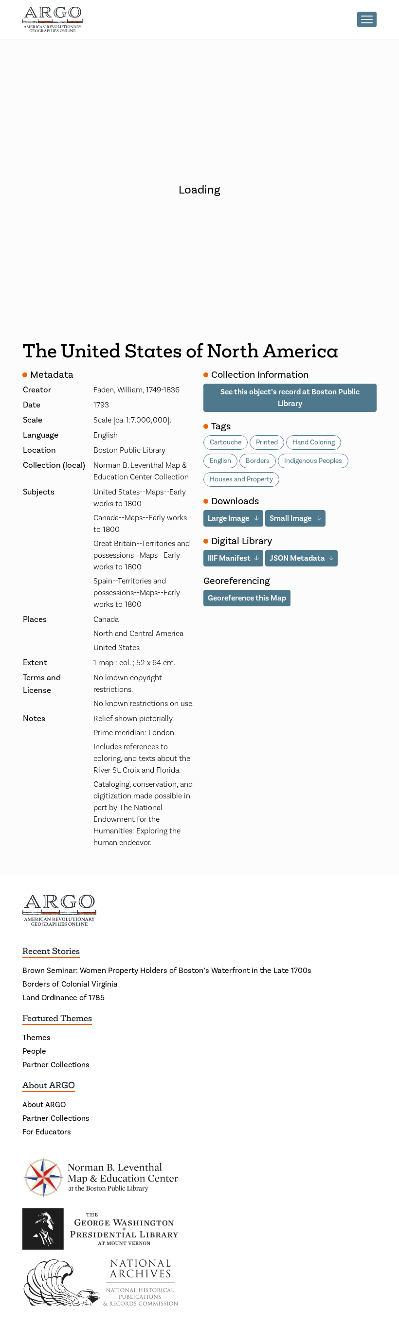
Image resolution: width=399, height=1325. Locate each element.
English (220, 461)
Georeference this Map (247, 598)
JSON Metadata (297, 558)
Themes (36, 1037)
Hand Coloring (313, 442)
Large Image (229, 518)
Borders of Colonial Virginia (70, 984)
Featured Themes (57, 1018)
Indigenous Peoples (313, 461)
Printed (267, 442)
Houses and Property (241, 479)
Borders (258, 461)
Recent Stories (51, 951)
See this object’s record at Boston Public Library (290, 397)
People (34, 1051)
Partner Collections (56, 1065)
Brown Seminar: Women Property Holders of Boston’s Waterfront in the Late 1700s (166, 970)
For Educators (46, 1132)
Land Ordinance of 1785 (63, 998)
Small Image (291, 518)
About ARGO (48, 1085)
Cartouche (225, 442)
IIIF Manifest (229, 558)
